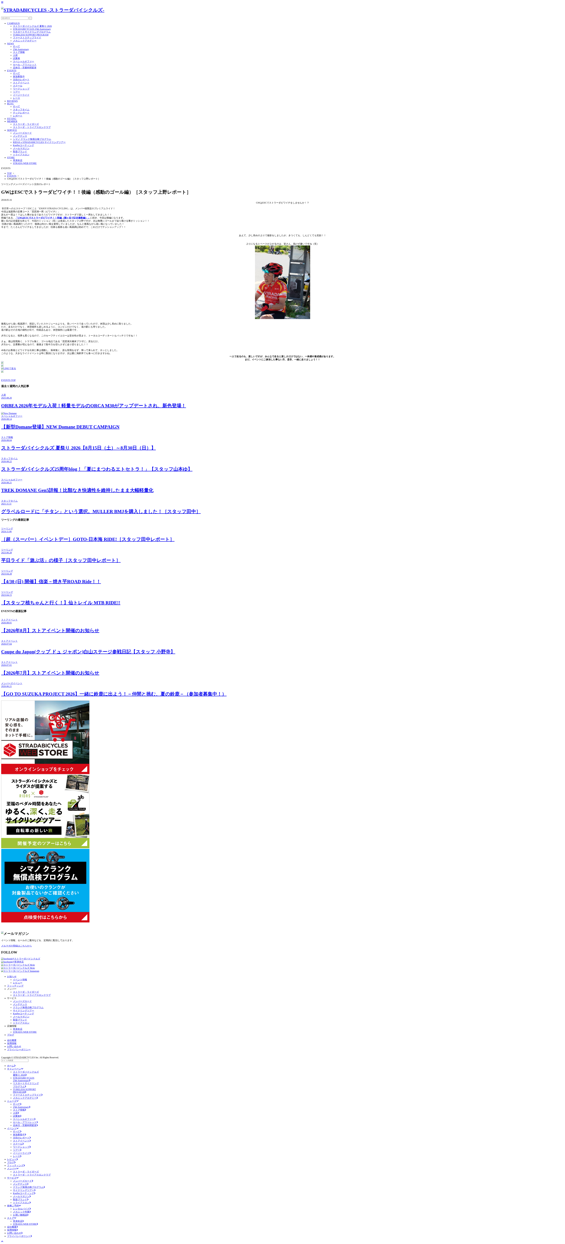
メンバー (11, 1168)
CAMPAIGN (13, 23)
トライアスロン (21, 154)
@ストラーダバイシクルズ (26, 958)
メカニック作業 (21, 1212)
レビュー (17, 982)
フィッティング (15, 986)
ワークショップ (21, 89)
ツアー (16, 92)
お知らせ (11, 976)
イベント (11, 1128)
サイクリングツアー (23, 1010)
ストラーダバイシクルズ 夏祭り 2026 (32, 26)
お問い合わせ (14, 1046)
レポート (17, 115)
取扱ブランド (20, 151)
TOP (9, 173)
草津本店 (17, 160)
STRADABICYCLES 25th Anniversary (32, 29)
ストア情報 (19, 52)
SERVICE (12, 130)
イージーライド (21, 95)
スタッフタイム (21, 109)
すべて (16, 46)
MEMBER (12, 121)
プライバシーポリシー (19, 1049)
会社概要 (11, 1040)
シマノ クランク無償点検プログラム (32, 139)
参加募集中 (19, 76)
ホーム (10, 1065)
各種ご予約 (13, 1205)
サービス (11, 1178)
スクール (17, 85)
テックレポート (21, 112)
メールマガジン (21, 148)
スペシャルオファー (23, 61)
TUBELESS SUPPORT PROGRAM (30, 35)
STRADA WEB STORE (25, 163)
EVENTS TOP (8, 380)
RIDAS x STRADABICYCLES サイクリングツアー (39, 142)
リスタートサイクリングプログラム (32, 32)
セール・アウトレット (24, 64)
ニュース (11, 1101)
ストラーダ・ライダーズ (26, 124)
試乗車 (16, 58)
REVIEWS (12, 101)
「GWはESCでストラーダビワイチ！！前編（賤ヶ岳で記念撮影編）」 (52, 217)
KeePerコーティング (23, 145)
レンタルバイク (21, 1209)
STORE (11, 157)
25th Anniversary (21, 49)
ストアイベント (21, 82)
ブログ (10, 1035)
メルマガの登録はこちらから (16, 946)
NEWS (10, 43)
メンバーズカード (22, 133)
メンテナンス (20, 136)
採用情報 (11, 1043)
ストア (10, 1218)
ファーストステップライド (27, 37)
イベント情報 (20, 979)
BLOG (10, 103)
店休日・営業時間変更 (24, 67)
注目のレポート (21, 79)
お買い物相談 (20, 1215)
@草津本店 (18, 962)
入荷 (15, 55)
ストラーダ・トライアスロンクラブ (32, 127)
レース (16, 98)
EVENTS (11, 70)
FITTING (11, 118)
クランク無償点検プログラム (28, 1007)
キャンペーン (14, 1069)
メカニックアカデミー (24, 40)
